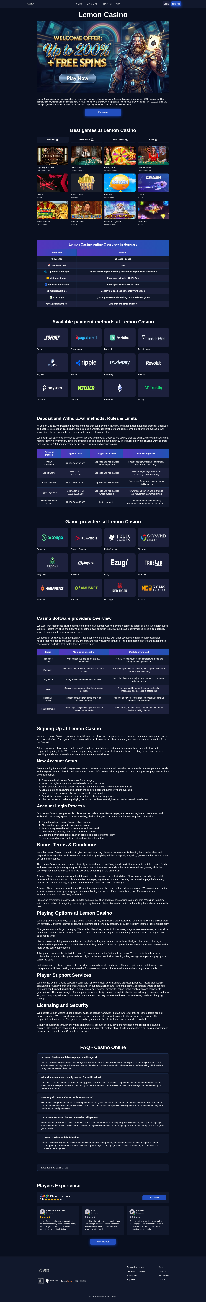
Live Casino (84, 140)
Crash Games (118, 140)
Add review (154, 1198)
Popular (50, 140)
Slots (151, 140)
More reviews (103, 1242)
